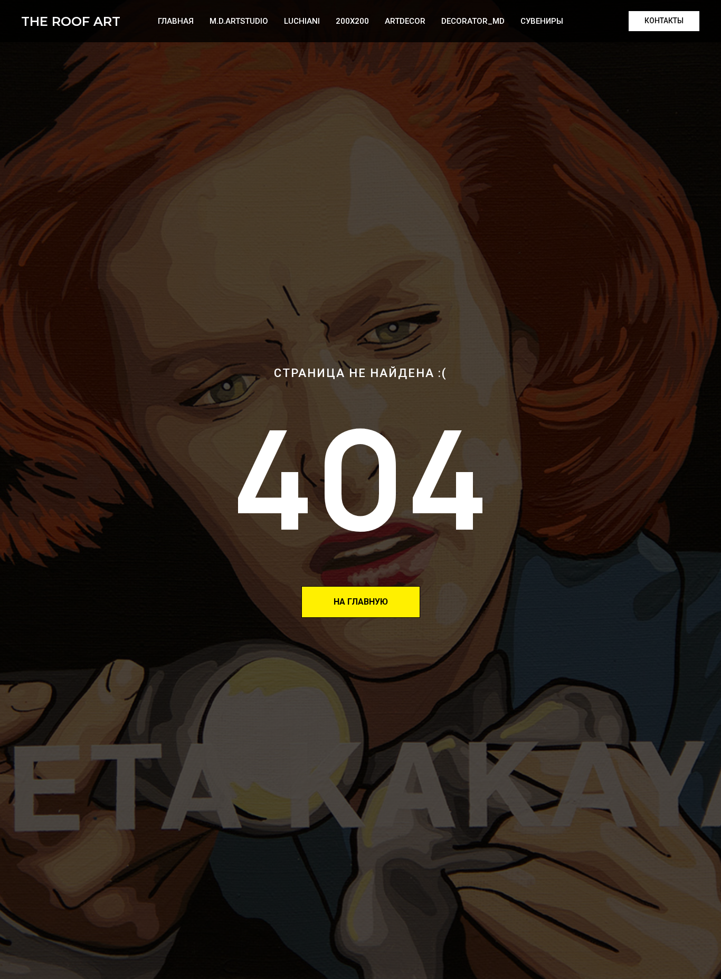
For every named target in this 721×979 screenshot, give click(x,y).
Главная (176, 21)
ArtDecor (405, 21)
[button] (664, 21)
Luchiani (302, 21)
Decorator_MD (473, 21)
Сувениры (541, 21)
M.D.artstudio (239, 21)
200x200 (352, 21)
